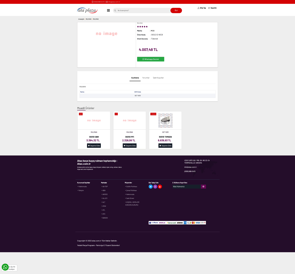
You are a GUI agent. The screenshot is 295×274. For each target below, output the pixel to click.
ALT (104, 202)
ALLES (105, 198)
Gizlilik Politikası (131, 186)
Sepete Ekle (95, 145)
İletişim (81, 190)
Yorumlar (146, 78)
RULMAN (88, 19)
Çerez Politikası (131, 190)
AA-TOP (105, 186)
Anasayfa (81, 19)
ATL (104, 210)
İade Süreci (130, 198)
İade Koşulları (158, 78)
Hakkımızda (83, 186)
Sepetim (214, 8)
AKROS (105, 194)
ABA (104, 190)
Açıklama (135, 78)
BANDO (105, 218)
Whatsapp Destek (151, 59)
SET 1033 (165, 132)
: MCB (152, 31)
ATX (104, 214)
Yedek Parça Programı (86, 245)
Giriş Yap (203, 8)
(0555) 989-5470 (99, 2)
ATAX (104, 206)
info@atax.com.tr (114, 2)
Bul (176, 10)
